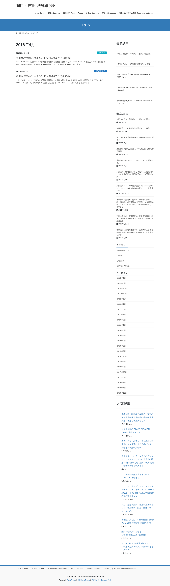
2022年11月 (122, 299)
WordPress (71, 580)
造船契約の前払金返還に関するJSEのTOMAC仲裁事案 (135, 88)
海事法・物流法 (123, 266)
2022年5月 (121, 309)
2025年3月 (121, 283)
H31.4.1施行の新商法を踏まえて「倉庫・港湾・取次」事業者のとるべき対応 (137, 546)
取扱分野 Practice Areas (57, 568)
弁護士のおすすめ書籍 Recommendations (119, 568)
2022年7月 (121, 304)
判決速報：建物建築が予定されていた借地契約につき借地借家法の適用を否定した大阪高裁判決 (134, 174)
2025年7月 (121, 278)
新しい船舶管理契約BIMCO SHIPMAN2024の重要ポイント (135, 75)
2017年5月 (121, 377)
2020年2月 (121, 341)
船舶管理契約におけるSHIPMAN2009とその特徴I (43, 76)
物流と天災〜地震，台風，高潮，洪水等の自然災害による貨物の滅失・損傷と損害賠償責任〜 (137, 444)
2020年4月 (121, 335)
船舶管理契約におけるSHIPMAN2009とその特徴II (43, 57)
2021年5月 (121, 315)
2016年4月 (121, 388)
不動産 (120, 255)
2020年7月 (121, 325)
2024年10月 (122, 288)
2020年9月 (121, 320)
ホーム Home (23, 568)
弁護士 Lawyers (38, 568)
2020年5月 (121, 330)
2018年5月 (121, 367)
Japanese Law (123, 250)
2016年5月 (121, 383)
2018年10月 (122, 356)
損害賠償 (120, 261)
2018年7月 (121, 362)
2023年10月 (122, 294)
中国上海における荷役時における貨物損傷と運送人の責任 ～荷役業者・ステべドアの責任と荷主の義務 (135, 218)
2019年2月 (121, 351)
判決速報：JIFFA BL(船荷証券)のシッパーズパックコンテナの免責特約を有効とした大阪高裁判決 (134, 188)
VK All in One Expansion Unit (101, 580)
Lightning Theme (84, 580)
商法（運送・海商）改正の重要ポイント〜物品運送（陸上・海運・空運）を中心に (137, 508)
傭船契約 (102, 53)
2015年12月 (122, 393)
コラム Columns (76, 568)
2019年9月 (121, 346)
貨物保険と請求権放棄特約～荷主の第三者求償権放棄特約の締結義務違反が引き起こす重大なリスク (134, 232)
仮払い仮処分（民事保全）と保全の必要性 (133, 54)
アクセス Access (93, 568)
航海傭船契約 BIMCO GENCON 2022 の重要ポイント (134, 102)
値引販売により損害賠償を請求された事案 (133, 64)
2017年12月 (122, 372)
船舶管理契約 (100, 71)
